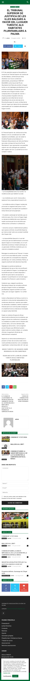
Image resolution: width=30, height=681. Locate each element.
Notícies (17, 6)
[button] (3, 2)
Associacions (6, 643)
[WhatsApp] (14, 387)
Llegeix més (6, 673)
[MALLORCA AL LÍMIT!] (6, 446)
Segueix (15, 584)
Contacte (4, 628)
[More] (25, 46)
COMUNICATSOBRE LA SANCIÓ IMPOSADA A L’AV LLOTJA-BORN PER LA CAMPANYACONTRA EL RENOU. (18, 455)
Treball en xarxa (7, 640)
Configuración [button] (7, 676)
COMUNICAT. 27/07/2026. (18, 437)
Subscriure (24, 584)
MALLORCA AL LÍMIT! (17, 444)
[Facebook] (3, 387)
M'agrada (6, 584)
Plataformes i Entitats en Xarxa (12, 638)
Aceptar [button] (15, 676)
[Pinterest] (11, 387)
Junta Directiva (6, 626)
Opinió (4, 633)
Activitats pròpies (6, 575)
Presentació (5, 623)
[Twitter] (7, 387)
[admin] (3, 38)
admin (8, 38)
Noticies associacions (9, 645)
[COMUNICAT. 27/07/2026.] (6, 439)
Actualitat (12, 6)
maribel (4, 526)
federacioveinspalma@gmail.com (16, 608)
